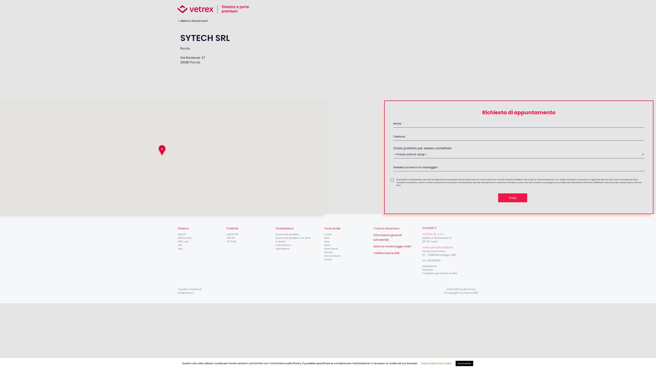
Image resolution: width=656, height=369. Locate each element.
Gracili (328, 259)
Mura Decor (331, 248)
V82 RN (231, 238)
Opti (180, 248)
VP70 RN (231, 241)
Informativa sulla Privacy (461, 289)
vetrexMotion (283, 245)
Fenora (328, 252)
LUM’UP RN (232, 234)
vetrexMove (283, 248)
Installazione (429, 266)
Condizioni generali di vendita (439, 273)
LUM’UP (182, 234)
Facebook (196, 289)
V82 (180, 245)
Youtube (183, 289)
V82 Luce (183, 241)
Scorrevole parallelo (287, 234)
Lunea (328, 234)
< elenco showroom (193, 21)
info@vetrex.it (186, 293)
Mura (327, 245)
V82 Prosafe (185, 238)
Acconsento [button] (464, 363)
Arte (326, 241)
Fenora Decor (332, 256)
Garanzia (427, 269)
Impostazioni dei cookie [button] (436, 363)
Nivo (326, 238)
